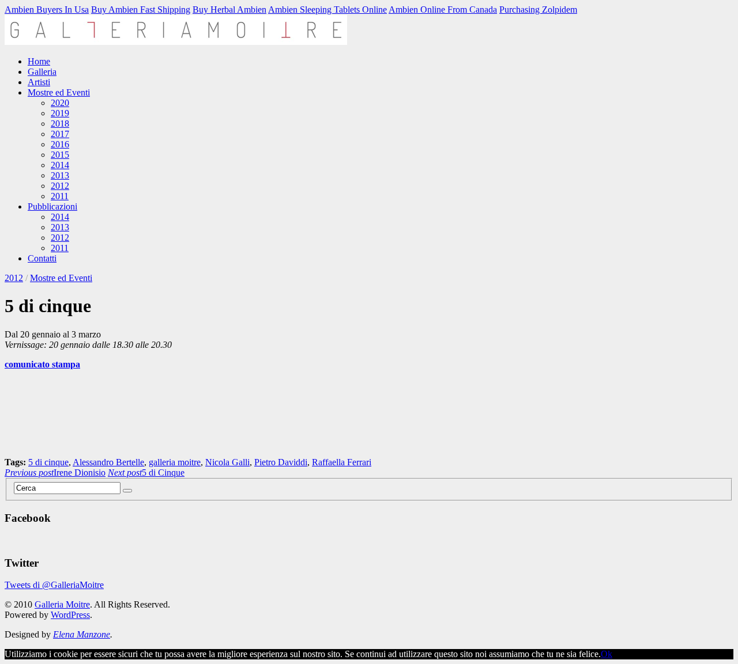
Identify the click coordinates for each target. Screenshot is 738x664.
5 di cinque (48, 462)
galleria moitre (175, 462)
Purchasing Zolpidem (538, 9)
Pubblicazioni (52, 206)
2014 (60, 165)
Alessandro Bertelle (108, 462)
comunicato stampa (42, 364)
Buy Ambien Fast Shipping (140, 9)
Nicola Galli (227, 462)
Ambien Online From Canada (443, 9)
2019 (60, 113)
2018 (60, 123)
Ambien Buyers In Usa (47, 9)
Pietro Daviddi (280, 462)
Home (39, 61)
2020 (60, 103)
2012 (60, 186)
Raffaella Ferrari (341, 462)
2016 (60, 144)
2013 (60, 175)
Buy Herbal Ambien (229, 9)
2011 (60, 196)
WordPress (70, 615)
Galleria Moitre (62, 604)
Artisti (39, 82)
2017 (60, 134)
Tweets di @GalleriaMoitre (54, 585)
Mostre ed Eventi (59, 92)
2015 (60, 155)
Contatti (42, 258)
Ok (606, 654)
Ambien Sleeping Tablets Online (327, 9)
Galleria (42, 72)
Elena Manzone (81, 634)
